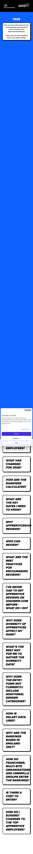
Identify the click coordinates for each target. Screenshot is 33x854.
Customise (15, 438)
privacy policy (27, 421)
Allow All (16, 434)
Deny (16, 442)
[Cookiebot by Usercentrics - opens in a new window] (24, 410)
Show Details (24, 429)
